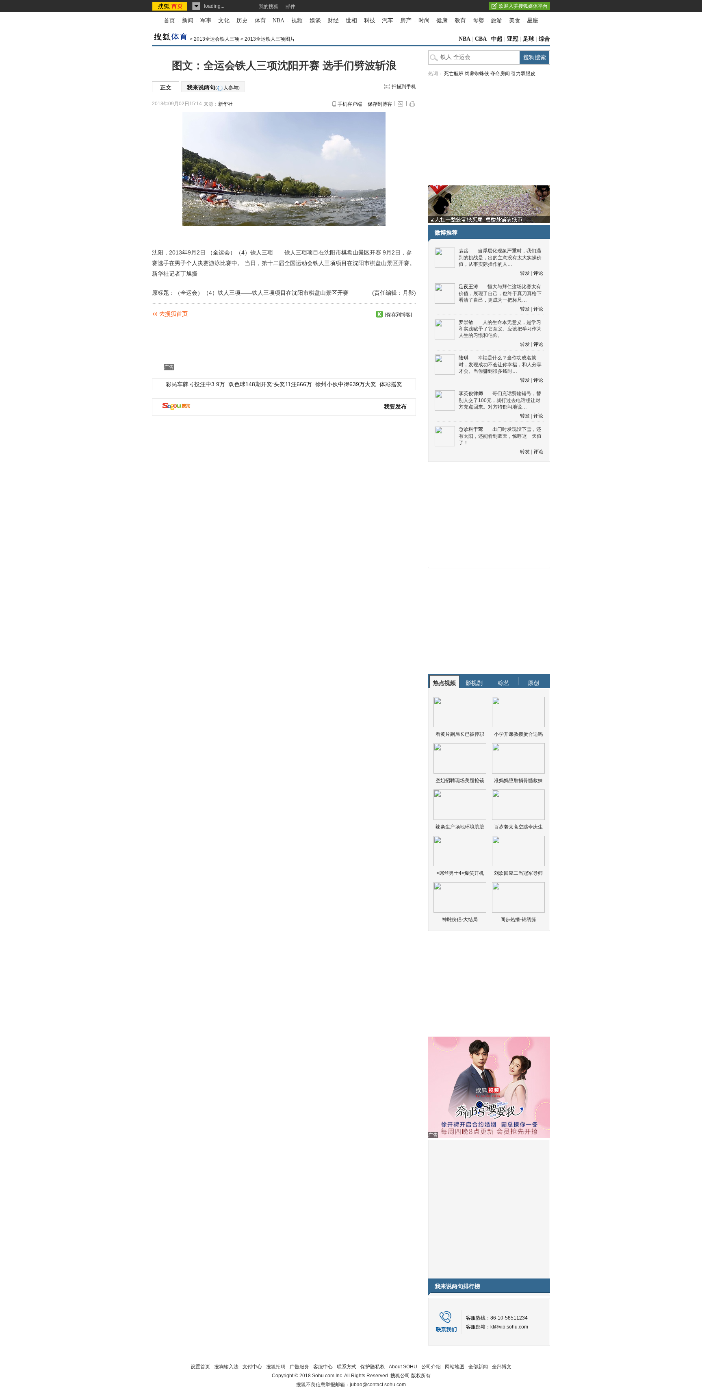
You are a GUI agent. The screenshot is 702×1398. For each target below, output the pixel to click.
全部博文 (501, 1367)
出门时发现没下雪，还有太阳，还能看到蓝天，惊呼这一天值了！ (500, 436)
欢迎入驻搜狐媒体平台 (523, 6)
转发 (525, 273)
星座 (532, 20)
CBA (481, 39)
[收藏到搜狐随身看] (379, 314)
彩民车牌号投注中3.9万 (195, 384)
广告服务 (299, 1367)
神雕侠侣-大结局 (460, 919)
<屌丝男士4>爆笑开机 (460, 873)
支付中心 (252, 1367)
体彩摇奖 (390, 384)
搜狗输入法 (226, 1367)
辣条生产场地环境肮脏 (460, 827)
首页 (169, 20)
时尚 (424, 20)
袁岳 (463, 251)
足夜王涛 (468, 286)
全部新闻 (478, 1367)
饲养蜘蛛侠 (477, 73)
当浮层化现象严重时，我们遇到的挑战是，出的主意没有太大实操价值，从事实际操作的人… (500, 257)
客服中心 (323, 1367)
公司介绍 (431, 1367)
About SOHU (403, 1367)
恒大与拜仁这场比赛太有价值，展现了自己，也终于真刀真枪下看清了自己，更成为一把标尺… (500, 293)
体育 (260, 20)
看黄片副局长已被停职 (460, 734)
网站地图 (454, 1367)
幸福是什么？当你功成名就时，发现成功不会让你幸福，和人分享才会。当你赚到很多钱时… (500, 364)
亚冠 (512, 39)
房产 (406, 20)
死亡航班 (454, 73)
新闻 (187, 20)
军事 (206, 20)
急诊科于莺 (471, 429)
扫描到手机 (404, 86)
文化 (224, 20)
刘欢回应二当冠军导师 (518, 873)
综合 (544, 39)
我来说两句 (213, 87)
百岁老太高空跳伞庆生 (518, 827)
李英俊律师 (471, 393)
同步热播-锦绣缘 (518, 919)
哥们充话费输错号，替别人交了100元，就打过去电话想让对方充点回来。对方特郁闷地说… (500, 400)
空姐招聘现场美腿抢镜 (460, 780)
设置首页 (200, 1367)
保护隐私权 (372, 1367)
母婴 (478, 20)
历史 (242, 20)
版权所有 (421, 1375)
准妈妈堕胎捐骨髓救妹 (518, 780)
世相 (351, 20)
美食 (514, 20)
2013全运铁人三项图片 (270, 39)
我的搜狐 (268, 6)
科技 (369, 20)
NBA (278, 20)
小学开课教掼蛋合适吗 (518, 734)
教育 (460, 20)
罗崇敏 (466, 322)
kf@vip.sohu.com (509, 1327)
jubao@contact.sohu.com (378, 1384)
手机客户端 (350, 104)
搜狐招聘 (276, 1367)
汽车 (387, 20)
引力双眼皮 (523, 73)
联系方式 (346, 1367)
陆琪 (463, 358)
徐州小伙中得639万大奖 (345, 384)
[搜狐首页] (170, 6)
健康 (442, 20)
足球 (528, 39)
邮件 (290, 6)
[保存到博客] (398, 314)
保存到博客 (380, 104)
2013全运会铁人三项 (216, 39)
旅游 (496, 20)
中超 (497, 39)
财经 (333, 20)
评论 (538, 273)
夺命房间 (500, 73)
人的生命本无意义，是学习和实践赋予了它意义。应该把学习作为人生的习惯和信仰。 (500, 329)
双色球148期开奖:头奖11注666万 (270, 384)
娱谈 (315, 20)
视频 (297, 20)
